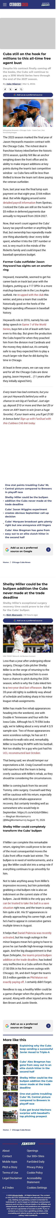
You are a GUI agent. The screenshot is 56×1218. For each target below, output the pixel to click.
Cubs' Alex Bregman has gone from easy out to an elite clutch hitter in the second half (27, 534)
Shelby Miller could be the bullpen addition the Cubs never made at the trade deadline (28, 501)
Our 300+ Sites (35, 1156)
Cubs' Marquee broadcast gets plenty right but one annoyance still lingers (28, 523)
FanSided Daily (36, 1161)
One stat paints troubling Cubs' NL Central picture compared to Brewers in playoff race (28, 489)
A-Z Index (8, 1187)
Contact (7, 1156)
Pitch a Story (9, 1167)
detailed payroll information (19, 202)
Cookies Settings (37, 1187)
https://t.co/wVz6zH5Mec (32, 812)
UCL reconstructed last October (21, 753)
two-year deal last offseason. (25, 687)
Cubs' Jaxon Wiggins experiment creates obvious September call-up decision (27, 513)
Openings (32, 1150)
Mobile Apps (9, 1161)
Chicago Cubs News (21, 562)
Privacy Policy (35, 1167)
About (6, 1150)
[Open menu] (5, 4)
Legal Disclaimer (12, 1178)
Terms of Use (10, 1172)
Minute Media (17, 1195)
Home (6, 562)
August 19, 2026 (36, 820)
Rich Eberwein (14, 615)
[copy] (21, 89)
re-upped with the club (30, 294)
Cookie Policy (35, 1172)
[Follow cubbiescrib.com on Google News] (48, 549)
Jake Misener (13, 84)
